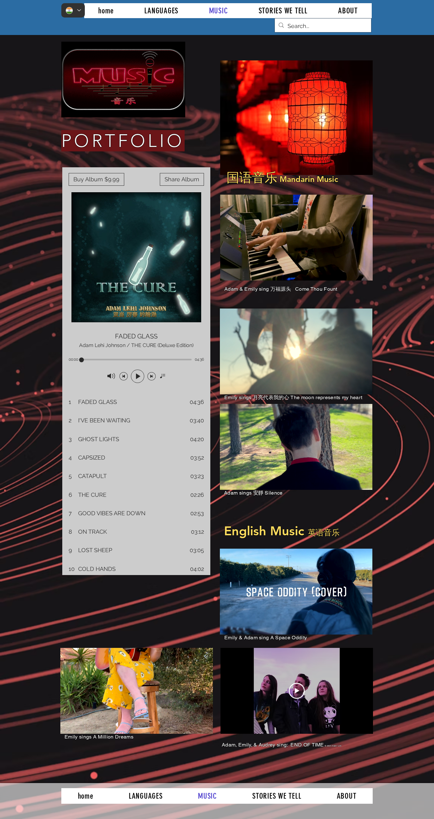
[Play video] (297, 691)
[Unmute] (239, 272)
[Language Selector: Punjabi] (73, 10)
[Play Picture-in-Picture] (353, 272)
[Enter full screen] (364, 272)
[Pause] (228, 272)
